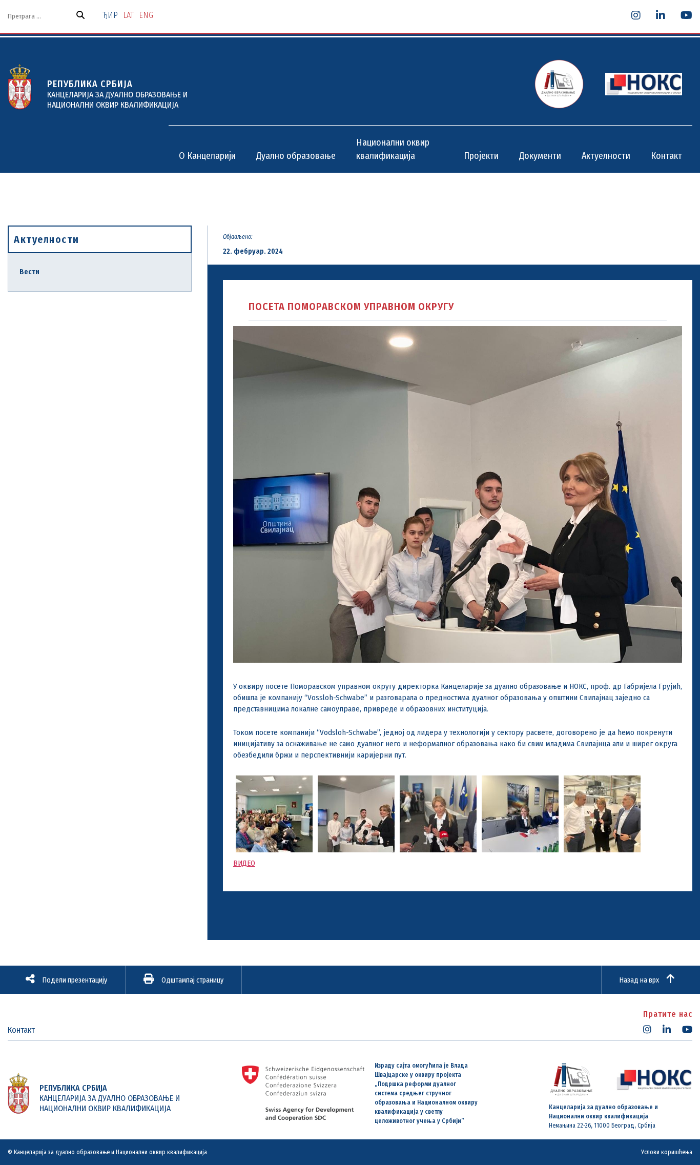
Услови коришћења (666, 1152)
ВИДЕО (244, 863)
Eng (146, 15)
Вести (29, 272)
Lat (128, 15)
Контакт (21, 1030)
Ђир (110, 15)
